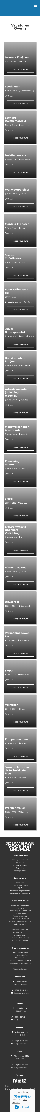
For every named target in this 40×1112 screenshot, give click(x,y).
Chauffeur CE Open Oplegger (20, 961)
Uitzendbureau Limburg (20, 940)
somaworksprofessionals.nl (20, 893)
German (24, 1089)
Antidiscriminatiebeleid (20, 919)
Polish (16, 1089)
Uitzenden (20, 863)
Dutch (7, 1086)
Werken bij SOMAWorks (20, 905)
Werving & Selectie (20, 865)
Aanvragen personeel (20, 860)
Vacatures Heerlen (20, 932)
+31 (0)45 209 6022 (21, 1041)
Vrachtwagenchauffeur (20, 955)
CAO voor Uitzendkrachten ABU (20, 921)
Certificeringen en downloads (20, 911)
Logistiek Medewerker (20, 952)
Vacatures (20, 883)
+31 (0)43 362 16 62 (21, 990)
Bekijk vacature (20, 69)
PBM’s (20, 888)
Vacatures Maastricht (20, 930)
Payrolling (20, 868)
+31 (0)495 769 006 (21, 1017)
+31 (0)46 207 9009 (21, 1065)
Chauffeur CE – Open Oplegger (20, 963)
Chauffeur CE (20, 958)
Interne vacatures (20, 913)
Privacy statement (20, 916)
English (8, 1089)
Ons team (20, 908)
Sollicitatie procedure (20, 885)
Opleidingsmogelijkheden (20, 891)
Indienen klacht (20, 924)
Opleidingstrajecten (20, 871)
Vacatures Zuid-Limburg (20, 938)
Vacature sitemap (20, 969)
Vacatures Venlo (20, 935)
